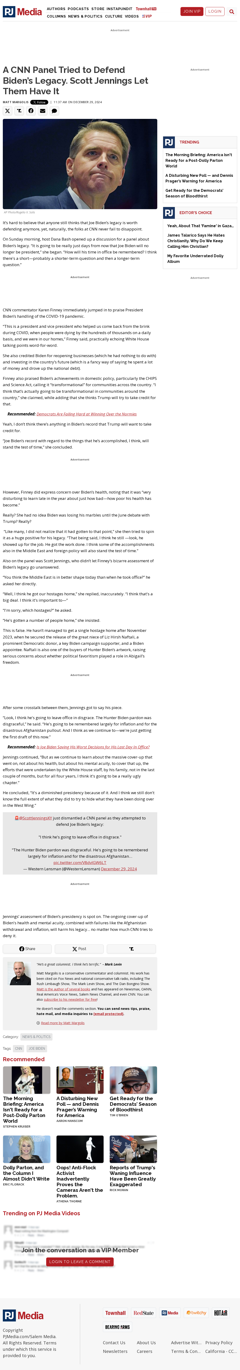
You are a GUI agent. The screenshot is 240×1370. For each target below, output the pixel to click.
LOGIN (214, 11)
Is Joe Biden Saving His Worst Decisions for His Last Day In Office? (93, 747)
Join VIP (192, 11)
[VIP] (147, 16)
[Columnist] (21, 973)
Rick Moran (119, 1190)
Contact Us (114, 1342)
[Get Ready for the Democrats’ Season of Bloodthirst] (133, 1080)
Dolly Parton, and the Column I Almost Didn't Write (26, 1173)
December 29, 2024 (119, 869)
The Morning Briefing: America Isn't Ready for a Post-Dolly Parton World (24, 1109)
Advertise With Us (187, 1342)
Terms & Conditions (187, 1351)
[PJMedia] (22, 11)
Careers (144, 1351)
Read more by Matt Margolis (63, 1023)
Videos (132, 16)
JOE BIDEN (37, 1048)
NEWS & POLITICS (36, 1037)
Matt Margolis (16, 102)
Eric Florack (13, 1184)
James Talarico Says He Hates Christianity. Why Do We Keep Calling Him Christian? (196, 241)
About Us (146, 1342)
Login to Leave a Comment (80, 1262)
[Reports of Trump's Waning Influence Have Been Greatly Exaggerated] (133, 1149)
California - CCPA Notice (221, 1351)
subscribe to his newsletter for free (70, 999)
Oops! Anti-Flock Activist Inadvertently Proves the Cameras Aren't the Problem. (79, 1182)
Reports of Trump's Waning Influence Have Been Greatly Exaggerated (133, 1176)
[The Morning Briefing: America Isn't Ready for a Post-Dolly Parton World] (26, 1080)
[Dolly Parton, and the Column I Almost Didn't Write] (26, 1149)
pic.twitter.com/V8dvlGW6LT (79, 862)
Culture (114, 16)
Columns (56, 16)
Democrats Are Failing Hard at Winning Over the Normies (87, 414)
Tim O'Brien (119, 1115)
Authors (56, 9)
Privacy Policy (218, 1342)
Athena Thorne (69, 1201)
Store (98, 9)
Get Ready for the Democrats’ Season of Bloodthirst (133, 1104)
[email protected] (108, 1013)
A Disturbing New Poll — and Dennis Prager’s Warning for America (77, 1106)
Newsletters (115, 1351)
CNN (18, 1048)
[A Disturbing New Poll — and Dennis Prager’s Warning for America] (80, 1080)
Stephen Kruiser (16, 1126)
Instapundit (120, 9)
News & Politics (85, 16)
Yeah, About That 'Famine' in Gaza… (200, 226)
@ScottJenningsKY (35, 818)
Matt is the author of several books (63, 989)
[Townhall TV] (148, 8)
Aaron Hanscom (69, 1121)
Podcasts (78, 9)
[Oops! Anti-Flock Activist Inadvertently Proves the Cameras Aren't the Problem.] (80, 1149)
